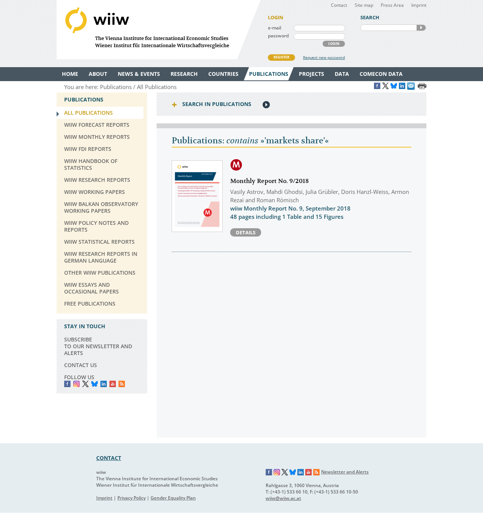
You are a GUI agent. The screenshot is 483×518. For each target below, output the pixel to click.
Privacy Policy (131, 498)
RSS (121, 384)
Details (245, 232)
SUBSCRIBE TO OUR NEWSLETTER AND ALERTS (98, 346)
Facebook (67, 384)
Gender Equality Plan (173, 498)
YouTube (112, 384)
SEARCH (421, 28)
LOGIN (333, 43)
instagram (76, 384)
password (278, 35)
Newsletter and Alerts (345, 472)
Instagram (277, 472)
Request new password (324, 57)
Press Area (392, 5)
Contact (339, 5)
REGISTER (281, 57)
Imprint (418, 5)
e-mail (274, 28)
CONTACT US (80, 365)
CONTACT (108, 457)
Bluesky (94, 384)
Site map (364, 5)
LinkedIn (103, 384)
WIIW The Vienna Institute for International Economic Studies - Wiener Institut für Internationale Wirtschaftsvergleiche (158, 29)
